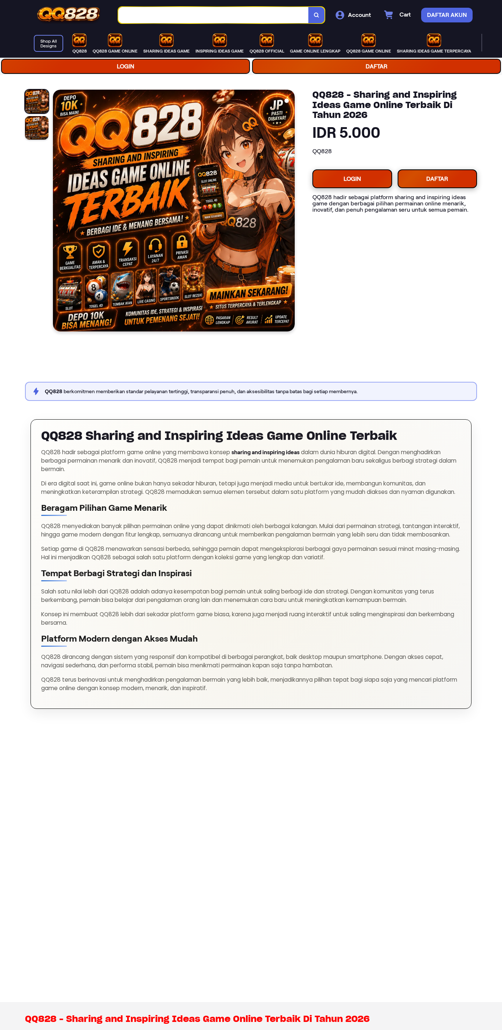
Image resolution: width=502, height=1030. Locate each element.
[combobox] (213, 15)
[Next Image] (289, 212)
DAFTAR (376, 66)
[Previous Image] (59, 212)
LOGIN (125, 66)
